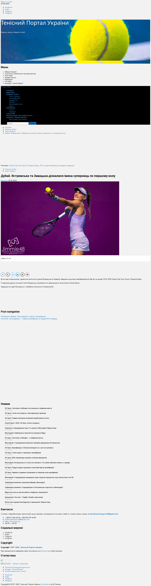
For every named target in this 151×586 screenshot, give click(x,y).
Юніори (12, 102)
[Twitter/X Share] (8, 274)
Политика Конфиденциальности (17, 567)
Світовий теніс (14, 98)
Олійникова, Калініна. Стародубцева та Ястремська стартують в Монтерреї (34, 487)
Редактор (4, 180)
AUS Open (9, 76)
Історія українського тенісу (15, 571)
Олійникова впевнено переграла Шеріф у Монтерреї (25, 482)
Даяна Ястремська (52, 165)
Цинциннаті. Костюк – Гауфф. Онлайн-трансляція (24, 497)
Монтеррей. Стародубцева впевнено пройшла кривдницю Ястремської (32, 443)
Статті (11, 110)
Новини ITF (13, 100)
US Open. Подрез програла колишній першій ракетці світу (27, 418)
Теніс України (14, 96)
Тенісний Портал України (35, 22)
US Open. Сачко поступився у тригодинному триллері (25, 413)
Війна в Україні (11, 72)
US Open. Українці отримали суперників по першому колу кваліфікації (31, 472)
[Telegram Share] (13, 274)
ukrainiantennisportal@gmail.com (17, 519)
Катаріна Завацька (67, 165)
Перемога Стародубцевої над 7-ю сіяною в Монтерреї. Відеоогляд (30, 428)
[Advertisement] (62, 49)
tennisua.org (44, 551)
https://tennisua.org (12, 521)
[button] (6, 87)
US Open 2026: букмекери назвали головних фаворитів (26, 458)
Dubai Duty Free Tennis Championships (24, 165)
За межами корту (16, 104)
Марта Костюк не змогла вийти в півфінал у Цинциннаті (26, 492)
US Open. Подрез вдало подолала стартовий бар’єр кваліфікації (29, 468)
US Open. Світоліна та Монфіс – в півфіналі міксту (24, 438)
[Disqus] (75, 345)
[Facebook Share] (3, 274)
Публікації (10, 108)
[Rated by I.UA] (5, 562)
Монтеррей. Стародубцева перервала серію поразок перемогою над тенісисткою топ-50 (39, 477)
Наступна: (29, 319)
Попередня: (23, 316)
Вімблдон (9, 79)
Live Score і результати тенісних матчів (20, 74)
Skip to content (6, 2)
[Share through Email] (27, 274)
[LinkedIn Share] (18, 274)
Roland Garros (10, 78)
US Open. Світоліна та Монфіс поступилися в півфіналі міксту (28, 408)
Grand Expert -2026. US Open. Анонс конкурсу (22, 423)
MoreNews (46, 584)
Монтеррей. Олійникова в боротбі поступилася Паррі (25, 433)
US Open (8, 81)
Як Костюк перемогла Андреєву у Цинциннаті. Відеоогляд (27, 502)
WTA (42, 165)
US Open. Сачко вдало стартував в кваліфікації (23, 453)
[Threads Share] (22, 274)
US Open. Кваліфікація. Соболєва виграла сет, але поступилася (29, 448)
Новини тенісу (12, 94)
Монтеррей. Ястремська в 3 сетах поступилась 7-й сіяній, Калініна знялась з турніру (37, 463)
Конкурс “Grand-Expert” (14, 83)
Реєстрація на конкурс (18, 119)
